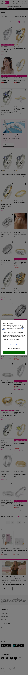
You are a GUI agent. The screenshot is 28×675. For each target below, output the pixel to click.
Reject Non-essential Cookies (14, 348)
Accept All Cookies (14, 352)
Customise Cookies (14, 344)
